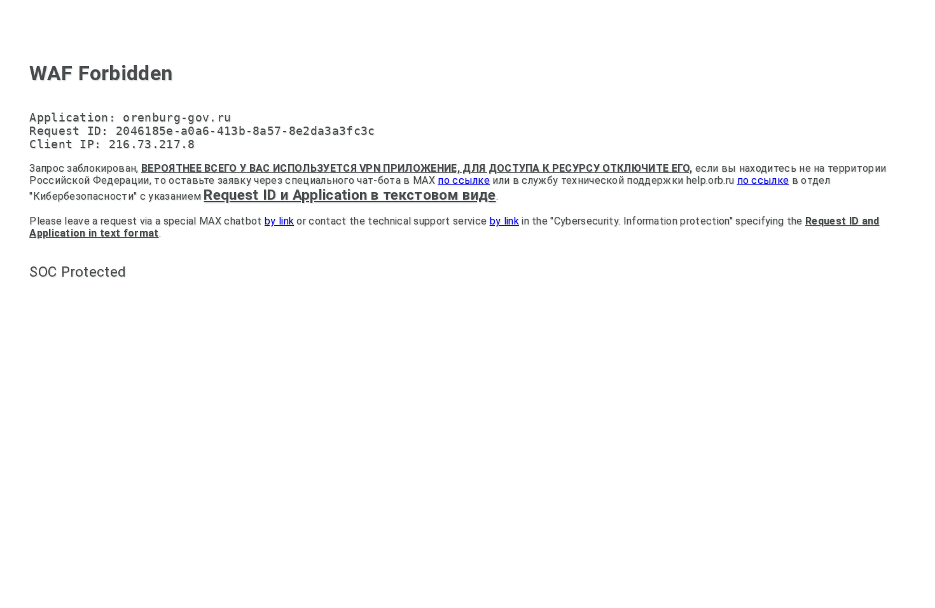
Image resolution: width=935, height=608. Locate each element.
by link (279, 221)
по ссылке (464, 180)
